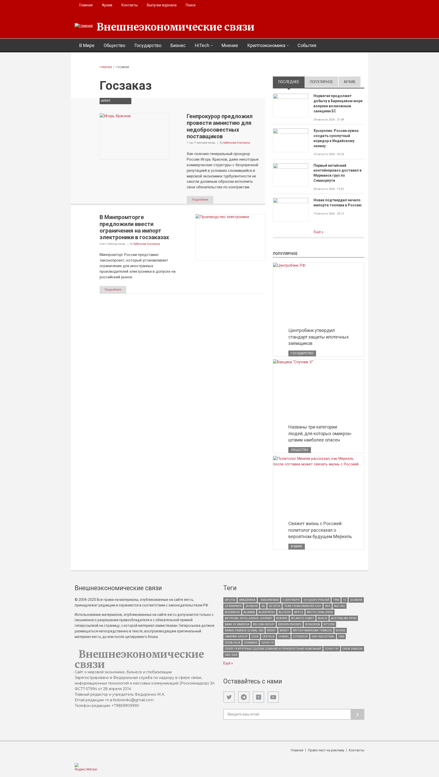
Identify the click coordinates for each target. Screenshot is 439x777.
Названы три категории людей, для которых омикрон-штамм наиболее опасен (320, 433)
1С (344, 600)
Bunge (340, 630)
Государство (147, 45)
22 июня (356, 600)
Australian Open (343, 618)
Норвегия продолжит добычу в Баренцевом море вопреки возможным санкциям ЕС (338, 103)
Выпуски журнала (162, 5)
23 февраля (233, 606)
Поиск (191, 5)
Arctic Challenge (320, 612)
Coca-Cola (232, 642)
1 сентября (291, 600)
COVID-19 (267, 642)
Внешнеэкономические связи (176, 27)
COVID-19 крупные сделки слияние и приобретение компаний (273, 648)
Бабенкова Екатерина (236, 142)
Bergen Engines (289, 624)
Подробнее (200, 199)
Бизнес (178, 45)
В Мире (87, 45)
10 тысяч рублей (316, 600)
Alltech (284, 612)
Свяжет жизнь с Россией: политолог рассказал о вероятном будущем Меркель (320, 530)
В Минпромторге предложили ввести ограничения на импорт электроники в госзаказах (134, 227)
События (306, 45)
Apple (298, 612)
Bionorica (312, 624)
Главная (86, 5)
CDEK (255, 636)
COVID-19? (332, 648)
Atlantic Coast (302, 618)
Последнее (291, 82)
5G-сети (274, 606)
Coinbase (250, 642)
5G (263, 606)
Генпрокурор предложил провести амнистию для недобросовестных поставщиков (220, 126)
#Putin (230, 600)
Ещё (318, 232)
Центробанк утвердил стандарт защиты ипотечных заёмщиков (318, 337)
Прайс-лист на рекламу (326, 750)
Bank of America (237, 624)
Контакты (129, 5)
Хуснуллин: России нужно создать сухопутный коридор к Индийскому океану (336, 138)
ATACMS (281, 618)
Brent (271, 630)
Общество (114, 45)
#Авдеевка (247, 600)
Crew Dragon (352, 648)
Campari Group (236, 636)
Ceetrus (268, 636)
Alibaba (249, 612)
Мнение (230, 45)
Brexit (284, 630)
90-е (327, 606)
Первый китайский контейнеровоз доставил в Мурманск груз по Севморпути (337, 173)
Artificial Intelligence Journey (248, 618)
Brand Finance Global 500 (244, 630)
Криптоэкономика (266, 45)
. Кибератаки (269, 600)
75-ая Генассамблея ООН (302, 606)
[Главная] (84, 26)
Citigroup (300, 636)
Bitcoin (329, 624)
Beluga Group (263, 624)
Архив (107, 5)
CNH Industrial (323, 636)
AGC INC (339, 606)
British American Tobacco (312, 630)
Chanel (283, 636)
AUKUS (322, 618)
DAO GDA (231, 655)
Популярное (321, 82)
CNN (341, 636)
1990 (336, 600)
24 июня (251, 606)
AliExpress (267, 612)
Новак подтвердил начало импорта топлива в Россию (337, 202)
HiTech (202, 45)
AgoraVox (232, 612)
